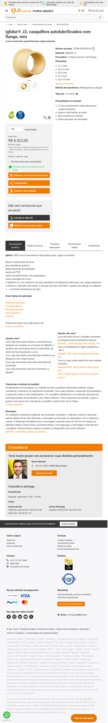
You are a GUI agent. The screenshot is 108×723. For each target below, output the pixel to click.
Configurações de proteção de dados (42, 633)
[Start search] (100, 17)
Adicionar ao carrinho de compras (29, 176)
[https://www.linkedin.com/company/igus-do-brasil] (20, 617)
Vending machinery (15, 302)
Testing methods (13, 404)
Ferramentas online (74, 245)
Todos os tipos (22, 24)
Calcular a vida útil (24, 218)
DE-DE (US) (98, 10)
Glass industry (12, 312)
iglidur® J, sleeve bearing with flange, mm (78, 343)
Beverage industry (14, 309)
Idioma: (68, 614)
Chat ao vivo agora (83, 718)
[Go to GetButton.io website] (6, 720)
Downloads (94, 245)
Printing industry (13, 306)
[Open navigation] (6, 10)
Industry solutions (14, 326)
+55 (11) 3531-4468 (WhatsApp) (51, 465)
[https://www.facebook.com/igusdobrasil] (9, 617)
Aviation (9, 316)
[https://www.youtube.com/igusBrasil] (25, 617)
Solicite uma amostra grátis (26, 226)
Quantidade (30, 129)
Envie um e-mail (44, 473)
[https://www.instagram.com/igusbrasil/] (14, 617)
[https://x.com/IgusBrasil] (31, 617)
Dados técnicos (35, 245)
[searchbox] (51, 17)
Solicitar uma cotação (23, 191)
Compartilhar (18, 183)
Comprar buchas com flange (42, 24)
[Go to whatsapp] (6, 714)
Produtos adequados (54, 245)
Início (11, 24)
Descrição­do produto (15, 245)
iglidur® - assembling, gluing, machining (25, 431)
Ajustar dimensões (64, 83)
